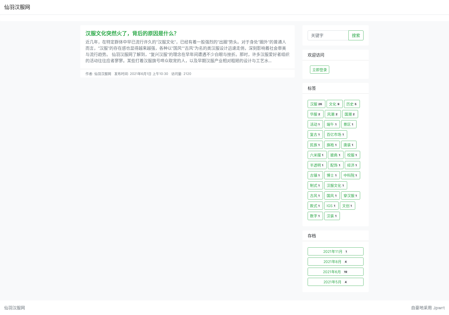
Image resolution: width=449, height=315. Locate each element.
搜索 (356, 35)
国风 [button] (331, 195)
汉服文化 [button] (335, 185)
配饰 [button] (335, 165)
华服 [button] (315, 114)
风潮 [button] (332, 114)
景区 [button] (348, 124)
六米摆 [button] (316, 155)
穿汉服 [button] (350, 195)
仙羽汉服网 (17, 7)
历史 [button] (351, 104)
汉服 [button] (316, 104)
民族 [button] (315, 145)
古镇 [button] (315, 175)
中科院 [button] (350, 175)
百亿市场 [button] (335, 134)
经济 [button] (352, 165)
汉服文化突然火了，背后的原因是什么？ (132, 33)
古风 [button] (315, 195)
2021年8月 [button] (334, 261)
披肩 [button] (335, 155)
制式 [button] (315, 185)
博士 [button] (331, 175)
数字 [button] (315, 216)
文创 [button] (347, 205)
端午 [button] (331, 124)
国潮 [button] (350, 114)
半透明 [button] (316, 165)
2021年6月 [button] (335, 271)
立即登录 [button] (319, 69)
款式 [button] (315, 205)
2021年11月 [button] (335, 251)
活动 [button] (315, 124)
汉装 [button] (331, 216)
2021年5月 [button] (334, 282)
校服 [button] (352, 155)
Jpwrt (439, 307)
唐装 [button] (348, 145)
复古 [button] (315, 134)
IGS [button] (331, 205)
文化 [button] (334, 104)
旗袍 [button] (331, 145)
